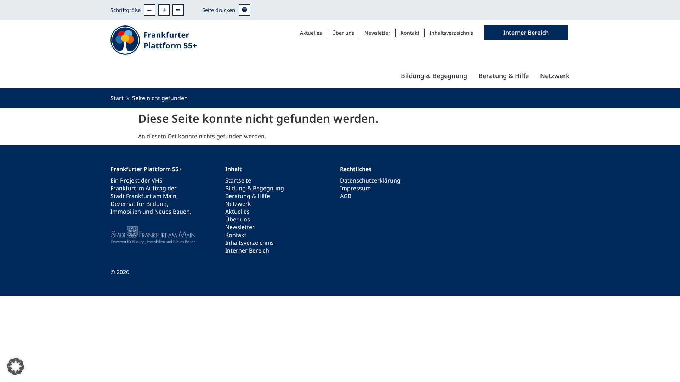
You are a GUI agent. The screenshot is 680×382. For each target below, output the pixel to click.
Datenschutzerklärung (370, 180)
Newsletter (377, 32)
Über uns (343, 32)
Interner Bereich (247, 250)
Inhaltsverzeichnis (451, 32)
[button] (15, 366)
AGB (345, 196)
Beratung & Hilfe (503, 75)
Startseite (238, 180)
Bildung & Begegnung (434, 75)
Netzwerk (555, 75)
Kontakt (410, 32)
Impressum (355, 188)
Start (117, 98)
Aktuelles (311, 32)
